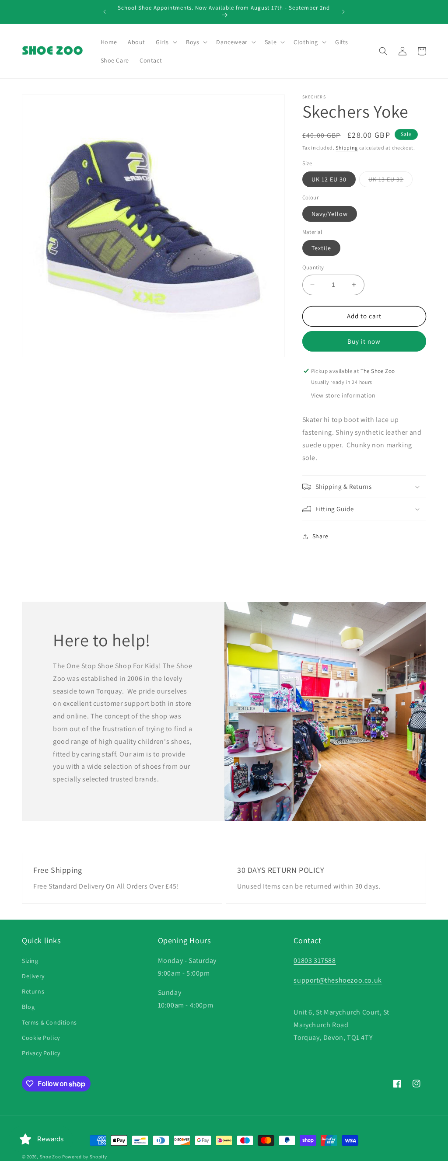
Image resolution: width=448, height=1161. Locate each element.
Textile (321, 248)
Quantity (313, 267)
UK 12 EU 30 (329, 179)
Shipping (347, 147)
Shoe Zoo (50, 1157)
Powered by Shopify (84, 1157)
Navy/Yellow (330, 214)
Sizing (30, 961)
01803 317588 (315, 960)
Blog (28, 1007)
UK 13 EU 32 (390, 181)
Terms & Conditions (49, 1022)
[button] (165, 42)
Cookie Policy (41, 1038)
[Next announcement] (343, 11)
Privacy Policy (41, 1053)
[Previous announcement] (104, 11)
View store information (343, 395)
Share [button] (320, 536)
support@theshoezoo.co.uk (338, 980)
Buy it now (364, 341)
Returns (33, 991)
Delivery (33, 976)
